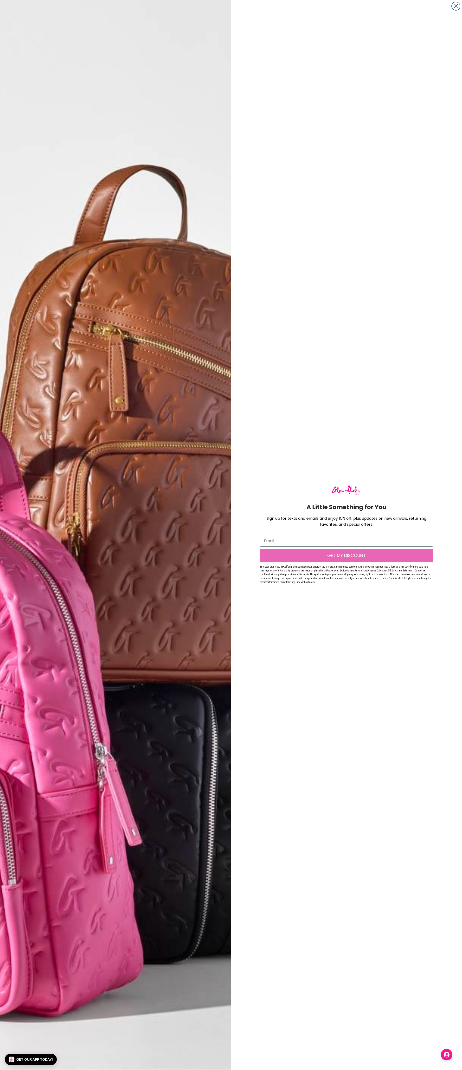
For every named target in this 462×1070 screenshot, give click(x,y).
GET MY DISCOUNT (346, 555)
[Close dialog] (456, 6)
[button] (31, 1059)
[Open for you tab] (446, 1054)
